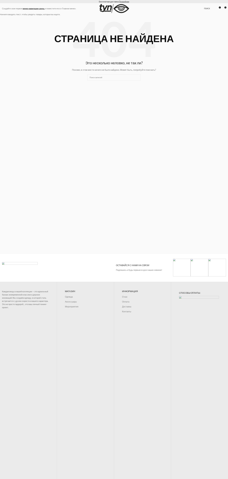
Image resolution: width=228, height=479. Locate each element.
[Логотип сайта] (114, 8)
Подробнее (124, 1)
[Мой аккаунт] (213, 8)
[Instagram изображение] (182, 267)
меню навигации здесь (34, 8)
